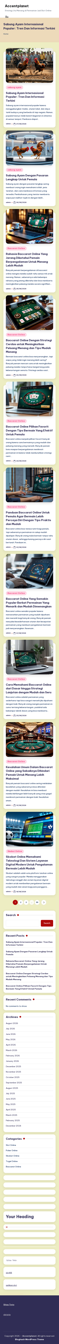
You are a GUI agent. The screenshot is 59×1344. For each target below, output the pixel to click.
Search (11, 915)
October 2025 (12, 1077)
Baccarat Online (16, 248)
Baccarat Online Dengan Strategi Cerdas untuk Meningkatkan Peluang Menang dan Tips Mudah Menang (29, 976)
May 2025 (10, 1104)
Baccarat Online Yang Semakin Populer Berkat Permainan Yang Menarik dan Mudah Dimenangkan (29, 602)
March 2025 (11, 1115)
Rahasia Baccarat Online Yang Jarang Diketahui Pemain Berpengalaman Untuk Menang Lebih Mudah (26, 964)
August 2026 (12, 1023)
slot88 (9, 1272)
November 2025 (13, 1071)
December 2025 (13, 1066)
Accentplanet (17, 6)
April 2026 (11, 1044)
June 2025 (11, 1098)
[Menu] (6, 17)
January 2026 (12, 1061)
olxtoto (7, 1314)
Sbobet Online (15, 851)
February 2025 (13, 1120)
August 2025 (12, 1088)
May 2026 (10, 1039)
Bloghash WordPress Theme (29, 1339)
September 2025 (14, 1082)
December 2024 (13, 1125)
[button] (43, 902)
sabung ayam (14, 87)
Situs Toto (11, 1260)
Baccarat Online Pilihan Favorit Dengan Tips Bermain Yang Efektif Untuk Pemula (29, 430)
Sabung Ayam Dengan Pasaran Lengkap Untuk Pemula (29, 953)
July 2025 (10, 1093)
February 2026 (13, 1055)
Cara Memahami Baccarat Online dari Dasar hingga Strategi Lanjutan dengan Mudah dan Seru (28, 688)
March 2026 (11, 1050)
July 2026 (10, 1028)
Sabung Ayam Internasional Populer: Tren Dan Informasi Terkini (25, 96)
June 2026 (11, 1034)
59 (37, 902)
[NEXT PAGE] (43, 902)
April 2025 (11, 1109)
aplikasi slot (11, 1285)
